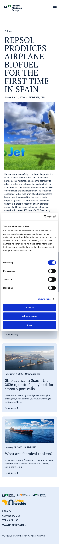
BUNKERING (30, 447)
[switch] (52, 271)
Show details (44, 299)
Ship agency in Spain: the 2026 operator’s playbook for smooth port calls (29, 384)
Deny (29, 325)
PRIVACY (6, 511)
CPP (42, 97)
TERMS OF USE (10, 520)
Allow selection (29, 316)
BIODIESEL (34, 97)
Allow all (29, 307)
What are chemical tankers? (29, 453)
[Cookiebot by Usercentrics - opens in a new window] (44, 217)
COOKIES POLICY (11, 515)
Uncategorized (32, 374)
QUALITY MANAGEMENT (15, 524)
